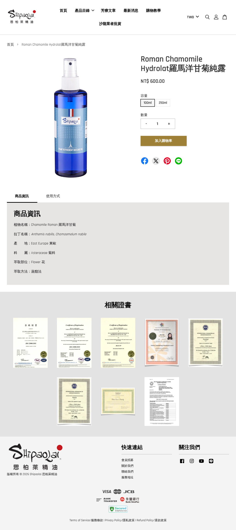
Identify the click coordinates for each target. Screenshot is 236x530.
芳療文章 (108, 10)
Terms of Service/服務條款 (86, 520)
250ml (163, 103)
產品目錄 (82, 10)
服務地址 (127, 477)
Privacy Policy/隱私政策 (120, 520)
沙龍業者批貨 (110, 23)
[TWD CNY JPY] (192, 17)
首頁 (63, 10)
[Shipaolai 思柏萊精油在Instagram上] (192, 463)
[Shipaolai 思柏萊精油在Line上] (211, 463)
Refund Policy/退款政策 (152, 520)
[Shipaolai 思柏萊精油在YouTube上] (201, 463)
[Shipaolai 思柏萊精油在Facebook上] (182, 463)
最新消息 (131, 10)
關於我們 (127, 466)
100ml (148, 103)
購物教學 (153, 10)
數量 (144, 115)
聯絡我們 (127, 471)
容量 (144, 96)
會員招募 (127, 460)
